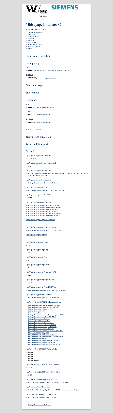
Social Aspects (32, 42)
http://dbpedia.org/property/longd (37, 249)
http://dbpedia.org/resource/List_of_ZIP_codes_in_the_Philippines (47, 290)
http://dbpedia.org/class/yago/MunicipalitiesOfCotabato (44, 305)
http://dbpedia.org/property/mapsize (38, 264)
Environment (31, 38)
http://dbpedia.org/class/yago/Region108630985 (42, 327)
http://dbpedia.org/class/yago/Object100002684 (42, 325)
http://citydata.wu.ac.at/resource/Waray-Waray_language (44, 207)
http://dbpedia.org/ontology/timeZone (39, 180)
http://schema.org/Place (35, 313)
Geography (31, 40)
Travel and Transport (34, 46)
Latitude (28, 111)
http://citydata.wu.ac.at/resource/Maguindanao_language (45, 213)
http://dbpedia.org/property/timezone (38, 294)
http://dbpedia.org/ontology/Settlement (39, 319)
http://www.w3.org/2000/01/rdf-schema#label (41, 349)
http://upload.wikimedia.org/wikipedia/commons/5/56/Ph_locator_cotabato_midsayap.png (54, 390)
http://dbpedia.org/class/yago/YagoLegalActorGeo (42, 342)
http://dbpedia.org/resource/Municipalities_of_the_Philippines (46, 190)
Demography (31, 34)
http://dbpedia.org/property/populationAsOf (41, 272)
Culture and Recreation (35, 32)
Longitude (29, 119)
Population (29, 74)
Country (28, 67)
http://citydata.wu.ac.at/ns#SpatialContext (40, 309)
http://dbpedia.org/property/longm (37, 257)
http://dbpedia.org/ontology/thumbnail (39, 170)
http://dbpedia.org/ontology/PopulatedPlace (41, 323)
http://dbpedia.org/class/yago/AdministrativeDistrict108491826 (46, 337)
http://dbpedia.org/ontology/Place (37, 339)
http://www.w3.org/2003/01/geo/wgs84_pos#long (43, 372)
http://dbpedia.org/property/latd (36, 234)
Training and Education (35, 44)
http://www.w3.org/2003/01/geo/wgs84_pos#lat (42, 364)
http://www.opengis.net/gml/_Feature (38, 333)
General (30, 48)
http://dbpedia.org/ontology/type (37, 187)
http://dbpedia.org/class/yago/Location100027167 (42, 335)
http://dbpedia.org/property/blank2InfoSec (40, 219)
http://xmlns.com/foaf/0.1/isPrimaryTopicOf (41, 394)
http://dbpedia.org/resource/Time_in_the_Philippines (43, 183)
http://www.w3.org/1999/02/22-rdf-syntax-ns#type (43, 302)
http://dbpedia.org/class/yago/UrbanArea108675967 (43, 307)
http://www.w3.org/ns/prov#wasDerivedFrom (41, 379)
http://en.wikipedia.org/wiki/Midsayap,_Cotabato (42, 397)
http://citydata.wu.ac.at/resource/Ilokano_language (43, 209)
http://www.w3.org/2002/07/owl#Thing (39, 321)
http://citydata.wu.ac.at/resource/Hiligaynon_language (44, 215)
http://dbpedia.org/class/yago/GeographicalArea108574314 (45, 331)
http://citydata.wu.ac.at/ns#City (37, 311)
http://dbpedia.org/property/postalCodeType (41, 287)
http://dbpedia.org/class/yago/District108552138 (42, 317)
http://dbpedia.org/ (63, 70)
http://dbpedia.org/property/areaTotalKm (40, 195)
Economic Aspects (33, 36)
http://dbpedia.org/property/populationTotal (40, 279)
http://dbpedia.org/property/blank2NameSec (41, 227)
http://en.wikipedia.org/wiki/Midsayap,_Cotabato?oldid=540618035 (48, 382)
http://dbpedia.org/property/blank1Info (39, 202)
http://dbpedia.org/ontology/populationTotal (41, 163)
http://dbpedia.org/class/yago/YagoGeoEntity (41, 329)
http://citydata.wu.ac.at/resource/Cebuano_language (43, 205)
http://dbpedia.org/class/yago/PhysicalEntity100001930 (44, 344)
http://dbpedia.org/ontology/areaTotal (38, 155)
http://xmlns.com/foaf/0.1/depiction (38, 387)
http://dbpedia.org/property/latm (37, 242)
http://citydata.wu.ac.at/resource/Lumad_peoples (42, 211)
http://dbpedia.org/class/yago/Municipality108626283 (43, 341)
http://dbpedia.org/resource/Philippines (43, 70)
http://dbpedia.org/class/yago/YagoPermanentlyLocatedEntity (46, 315)
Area (27, 104)
